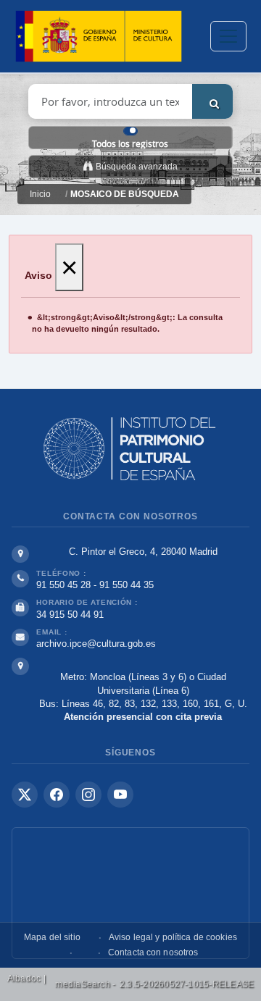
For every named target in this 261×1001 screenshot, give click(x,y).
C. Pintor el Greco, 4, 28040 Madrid (143, 551)
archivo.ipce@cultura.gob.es (96, 643)
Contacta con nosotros (153, 952)
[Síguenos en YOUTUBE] (120, 795)
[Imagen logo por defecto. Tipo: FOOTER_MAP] (130, 893)
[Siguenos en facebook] (57, 795)
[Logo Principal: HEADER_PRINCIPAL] (98, 36)
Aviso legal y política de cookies (173, 937)
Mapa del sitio (52, 937)
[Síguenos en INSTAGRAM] (88, 795)
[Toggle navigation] (228, 36)
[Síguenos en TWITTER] (25, 795)
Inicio (40, 194)
